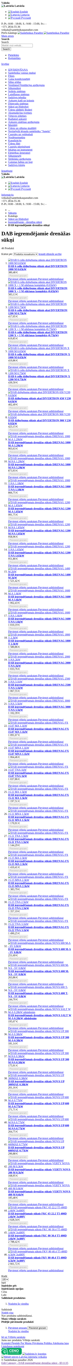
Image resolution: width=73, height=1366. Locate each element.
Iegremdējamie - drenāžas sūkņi (25, 222)
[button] (23, 279)
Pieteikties (13, 55)
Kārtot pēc (7, 254)
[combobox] (17, 45)
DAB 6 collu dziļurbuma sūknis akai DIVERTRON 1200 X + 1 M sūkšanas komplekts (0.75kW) (37, 334)
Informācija (7, 194)
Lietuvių (25, 14)
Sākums (12, 212)
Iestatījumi (6, 170)
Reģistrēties (14, 58)
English (24, 11)
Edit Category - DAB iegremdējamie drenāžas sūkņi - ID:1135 (34, 1363)
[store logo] (43, 32)
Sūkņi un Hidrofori (18, 219)
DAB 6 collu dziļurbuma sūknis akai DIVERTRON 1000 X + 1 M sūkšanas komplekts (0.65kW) (37, 290)
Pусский (26, 17)
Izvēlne (5, 64)
